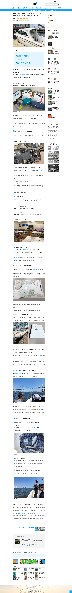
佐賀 (48, 126)
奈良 (58, 127)
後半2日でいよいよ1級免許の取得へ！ (23, 60)
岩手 (54, 130)
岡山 (52, 130)
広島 (48, 131)
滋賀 (58, 132)
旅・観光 (53, 8)
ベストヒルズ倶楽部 (27, 544)
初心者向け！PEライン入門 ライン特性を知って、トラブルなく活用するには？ (19, 577)
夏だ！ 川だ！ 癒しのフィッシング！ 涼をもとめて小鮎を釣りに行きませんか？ (42, 569)
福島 (50, 135)
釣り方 (19, 8)
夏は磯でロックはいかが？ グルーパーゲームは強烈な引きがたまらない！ (55, 103)
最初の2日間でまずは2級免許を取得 (22, 55)
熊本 (48, 134)
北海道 (54, 126)
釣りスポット (25, 8)
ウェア (50, 8)
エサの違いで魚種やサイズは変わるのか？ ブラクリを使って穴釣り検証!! (31, 577)
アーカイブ (58, 8)
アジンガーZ (28, 539)
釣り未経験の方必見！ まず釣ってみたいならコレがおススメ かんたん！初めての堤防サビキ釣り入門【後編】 (55, 109)
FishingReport (18, 20)
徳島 (50, 131)
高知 (48, 138)
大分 (53, 127)
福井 (56, 134)
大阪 (56, 127)
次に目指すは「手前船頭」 (21, 65)
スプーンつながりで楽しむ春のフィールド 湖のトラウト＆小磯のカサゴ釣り (42, 573)
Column (14, 20)
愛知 (55, 131)
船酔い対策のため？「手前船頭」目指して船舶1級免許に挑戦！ (27, 53)
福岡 (48, 135)
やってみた (29, 552)
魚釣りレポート (21, 552)
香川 (57, 136)
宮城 (48, 128)
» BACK (15, 555)
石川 (50, 134)
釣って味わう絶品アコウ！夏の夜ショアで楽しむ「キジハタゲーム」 (55, 37)
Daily (49, 33)
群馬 (54, 135)
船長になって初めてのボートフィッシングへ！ (24, 62)
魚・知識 (31, 8)
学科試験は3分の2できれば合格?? (22, 59)
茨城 (56, 135)
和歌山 (49, 127)
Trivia (27, 20)
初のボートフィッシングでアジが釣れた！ (23, 63)
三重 (54, 124)
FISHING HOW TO (26, 10)
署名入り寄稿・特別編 (15, 552)
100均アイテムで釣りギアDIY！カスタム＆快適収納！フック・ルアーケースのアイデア (50, 63)
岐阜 (50, 130)
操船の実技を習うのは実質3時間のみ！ (23, 56)
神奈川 (53, 134)
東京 (49, 132)
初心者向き (25, 552)
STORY (22, 10)
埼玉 (51, 127)
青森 (52, 136)
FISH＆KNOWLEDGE (19, 18)
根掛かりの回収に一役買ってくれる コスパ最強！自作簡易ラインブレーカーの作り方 (55, 97)
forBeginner (22, 20)
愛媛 (53, 131)
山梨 (48, 130)
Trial (25, 20)
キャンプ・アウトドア (39, 8)
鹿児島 (53, 138)
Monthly (57, 33)
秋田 (52, 135)
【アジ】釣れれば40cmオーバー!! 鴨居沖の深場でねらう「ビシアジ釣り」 (56, 91)
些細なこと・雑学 (33, 552)
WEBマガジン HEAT (17, 10)
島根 (56, 130)
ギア (13, 8)
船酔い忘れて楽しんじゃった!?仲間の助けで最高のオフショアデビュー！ (31, 569)
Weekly (53, 33)
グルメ (45, 8)
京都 (57, 124)
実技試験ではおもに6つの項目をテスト (23, 58)
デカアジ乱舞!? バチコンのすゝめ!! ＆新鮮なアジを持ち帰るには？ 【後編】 (31, 573)
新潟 (57, 131)
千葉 (57, 126)
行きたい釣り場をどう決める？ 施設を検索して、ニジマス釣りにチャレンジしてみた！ (42, 577)
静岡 (55, 136)
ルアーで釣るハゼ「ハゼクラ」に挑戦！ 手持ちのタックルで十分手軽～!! (19, 569)
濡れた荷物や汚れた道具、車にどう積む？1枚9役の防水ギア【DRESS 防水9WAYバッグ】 (55, 45)
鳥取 (50, 138)
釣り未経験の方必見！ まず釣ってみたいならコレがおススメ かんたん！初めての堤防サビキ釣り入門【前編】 (55, 116)
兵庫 (51, 126)
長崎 (48, 136)
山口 (54, 128)
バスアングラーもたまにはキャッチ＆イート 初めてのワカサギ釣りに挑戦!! (19, 573)
